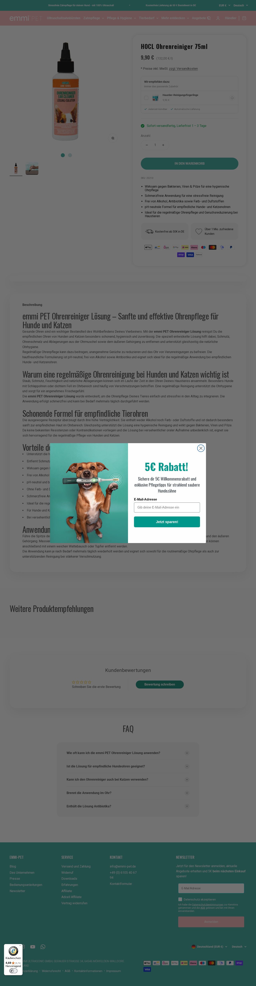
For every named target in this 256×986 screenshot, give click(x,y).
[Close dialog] (200, 448)
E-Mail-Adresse (145, 499)
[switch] (13, 970)
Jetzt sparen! (167, 522)
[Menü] (20, 946)
